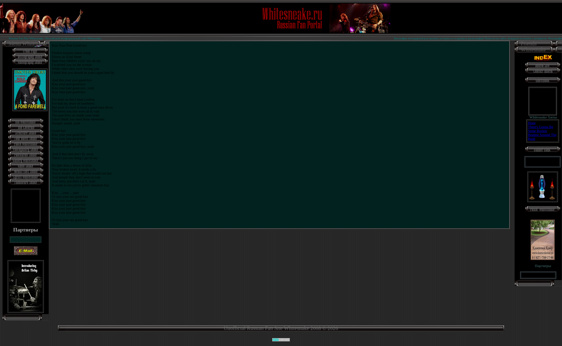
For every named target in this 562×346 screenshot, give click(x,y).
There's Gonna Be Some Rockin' (540, 129)
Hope (532, 123)
